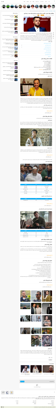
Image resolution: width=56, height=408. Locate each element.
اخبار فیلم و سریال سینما (51, 403)
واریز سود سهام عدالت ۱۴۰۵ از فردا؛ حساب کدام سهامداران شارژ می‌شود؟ (8, 47)
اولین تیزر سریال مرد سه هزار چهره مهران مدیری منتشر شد (49, 374)
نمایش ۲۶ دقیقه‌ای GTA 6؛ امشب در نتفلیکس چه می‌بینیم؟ (8, 67)
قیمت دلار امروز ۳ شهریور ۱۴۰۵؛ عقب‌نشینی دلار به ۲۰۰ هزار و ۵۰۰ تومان (8, 51)
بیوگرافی (33, 1)
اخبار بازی (53, 402)
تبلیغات (24, 1)
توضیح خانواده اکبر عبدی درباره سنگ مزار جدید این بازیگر (8, 55)
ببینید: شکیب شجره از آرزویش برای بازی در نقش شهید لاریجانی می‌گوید (24, 374)
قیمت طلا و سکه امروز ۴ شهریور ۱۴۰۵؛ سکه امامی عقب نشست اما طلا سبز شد (9, 43)
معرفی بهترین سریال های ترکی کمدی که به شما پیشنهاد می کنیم (8, 16)
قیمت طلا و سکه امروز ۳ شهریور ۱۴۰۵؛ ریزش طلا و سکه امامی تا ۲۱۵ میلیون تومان (8, 39)
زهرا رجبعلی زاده (52, 15)
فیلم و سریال (42, 1)
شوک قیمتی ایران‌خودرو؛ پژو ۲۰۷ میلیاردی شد (8, 70)
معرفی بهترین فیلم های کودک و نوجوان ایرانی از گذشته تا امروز (8, 24)
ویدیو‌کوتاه (28, 1)
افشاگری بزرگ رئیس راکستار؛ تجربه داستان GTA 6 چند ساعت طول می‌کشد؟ (8, 63)
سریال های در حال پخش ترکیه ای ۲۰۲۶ (9, 19)
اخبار (49, 1)
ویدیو (30, 1)
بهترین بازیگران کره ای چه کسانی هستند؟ (9, 27)
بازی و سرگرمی (37, 1)
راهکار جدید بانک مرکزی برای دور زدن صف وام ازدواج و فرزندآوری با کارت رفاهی (8, 75)
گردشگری (53, 405)
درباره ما (17, 402)
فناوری (46, 1)
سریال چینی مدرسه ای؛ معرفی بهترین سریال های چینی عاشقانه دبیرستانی (8, 32)
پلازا (42, 40)
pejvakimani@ (41, 69)
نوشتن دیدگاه (22, 381)
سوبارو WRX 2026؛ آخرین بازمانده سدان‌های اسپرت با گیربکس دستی (8, 79)
